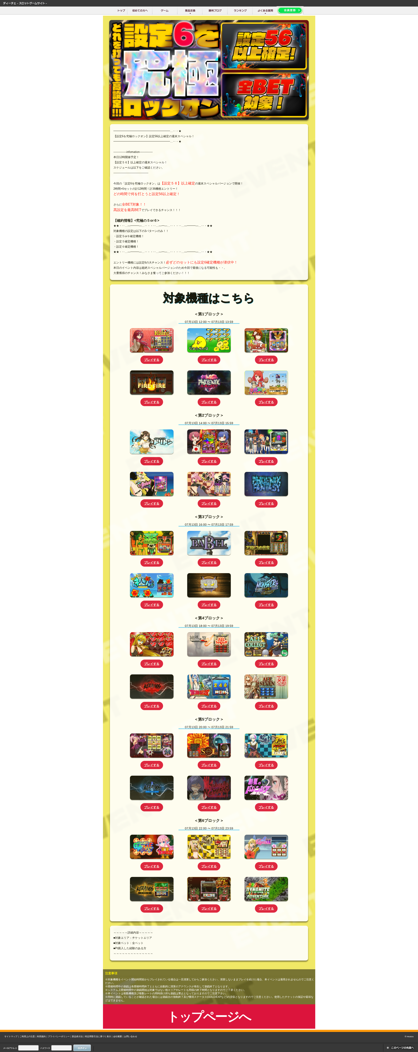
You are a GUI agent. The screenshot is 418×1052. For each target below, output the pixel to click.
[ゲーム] (164, 10)
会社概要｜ (118, 1036)
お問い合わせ (130, 1036)
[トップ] (121, 10)
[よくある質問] (265, 10)
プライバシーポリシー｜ (60, 1036)
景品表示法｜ (78, 1036)
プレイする (151, 359)
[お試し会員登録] (290, 10)
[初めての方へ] (139, 10)
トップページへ (209, 1016)
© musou (409, 1036)
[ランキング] (240, 10)
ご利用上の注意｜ (28, 1036)
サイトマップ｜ (12, 1036)
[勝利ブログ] (215, 10)
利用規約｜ (42, 1036)
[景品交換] (189, 10)
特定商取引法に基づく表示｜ (99, 1036)
